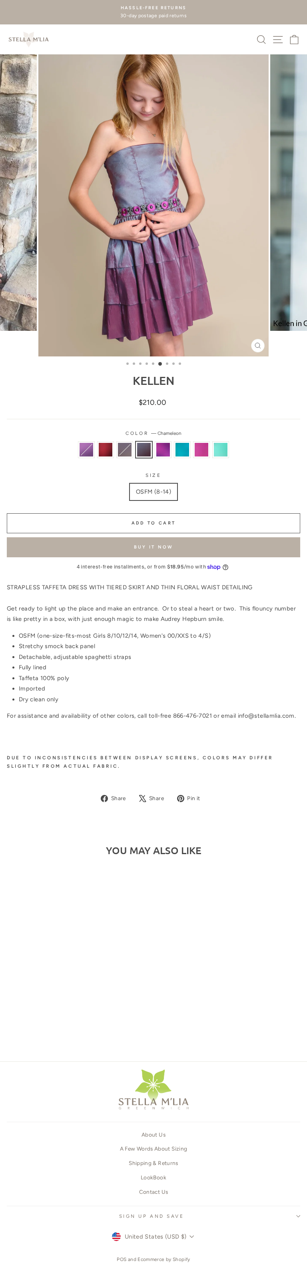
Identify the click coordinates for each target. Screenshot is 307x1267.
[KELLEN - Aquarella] (77, 1032)
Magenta (201, 450)
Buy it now (153, 547)
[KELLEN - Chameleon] (59, 1032)
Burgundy (106, 450)
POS (121, 1259)
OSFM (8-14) (153, 491)
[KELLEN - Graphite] (49, 1032)
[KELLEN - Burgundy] (40, 1032)
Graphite (125, 450)
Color (153, 433)
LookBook (153, 1177)
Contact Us (153, 1192)
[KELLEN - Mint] (95, 1032)
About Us (153, 1134)
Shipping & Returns (153, 1163)
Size (153, 475)
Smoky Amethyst (86, 450)
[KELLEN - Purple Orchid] (68, 1032)
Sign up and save (151, 1216)
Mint (221, 450)
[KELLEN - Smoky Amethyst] (31, 1032)
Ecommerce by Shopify (164, 1259)
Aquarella (182, 450)
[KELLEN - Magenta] (86, 1032)
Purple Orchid (163, 450)
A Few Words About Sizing (153, 1148)
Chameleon (144, 450)
